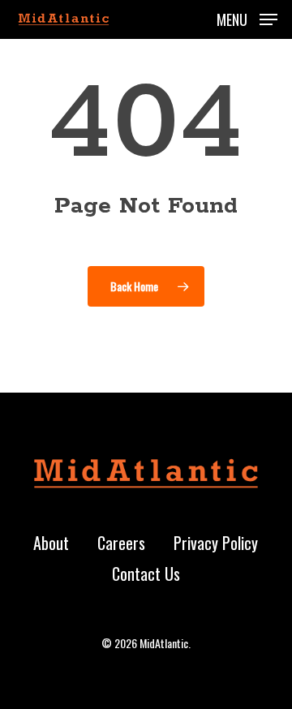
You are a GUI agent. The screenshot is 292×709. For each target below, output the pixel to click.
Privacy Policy (216, 543)
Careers (121, 543)
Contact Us (146, 573)
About (51, 543)
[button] (247, 17)
